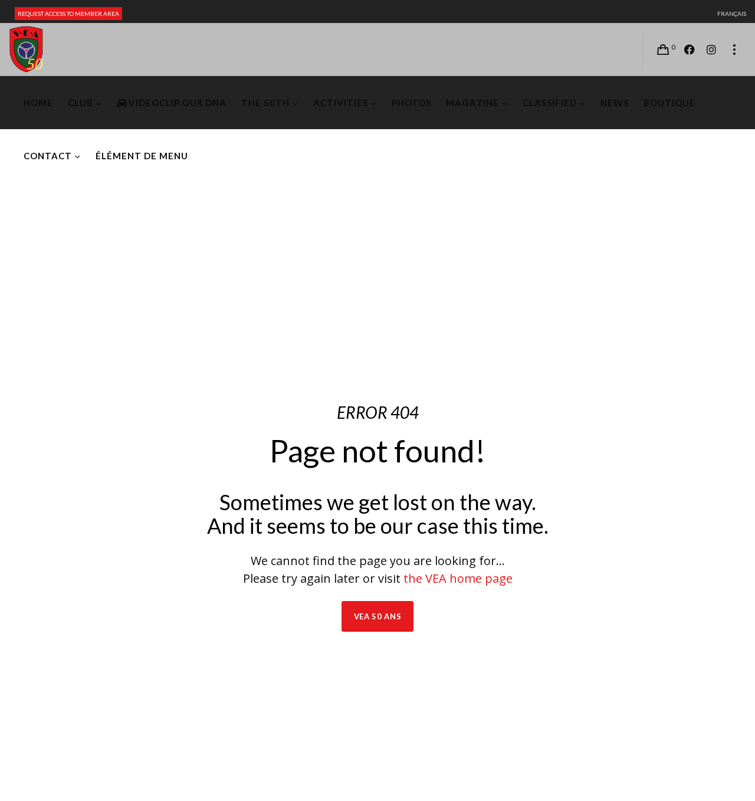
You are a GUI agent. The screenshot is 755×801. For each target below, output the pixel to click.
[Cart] (663, 49)
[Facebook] (689, 49)
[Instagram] (711, 49)
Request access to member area (68, 13)
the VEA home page (458, 578)
